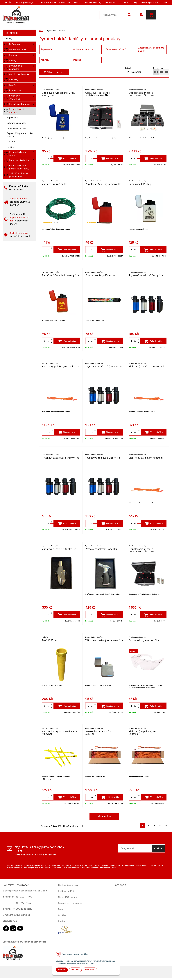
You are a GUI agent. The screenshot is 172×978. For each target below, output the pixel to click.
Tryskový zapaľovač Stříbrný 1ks (60, 457)
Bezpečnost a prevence (69, 2)
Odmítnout (89, 970)
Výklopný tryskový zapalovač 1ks (104, 640)
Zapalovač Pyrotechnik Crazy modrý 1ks (58, 94)
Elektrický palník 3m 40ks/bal (146, 457)
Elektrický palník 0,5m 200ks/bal (60, 366)
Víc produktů (104, 816)
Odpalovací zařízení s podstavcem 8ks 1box (141, 94)
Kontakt (126, 2)
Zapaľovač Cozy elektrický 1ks (59, 549)
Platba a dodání (112, 2)
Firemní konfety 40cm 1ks (100, 275)
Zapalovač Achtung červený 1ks (103, 184)
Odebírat (158, 848)
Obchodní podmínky (92, 2)
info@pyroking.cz (27, 2)
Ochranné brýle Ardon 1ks (144, 640)
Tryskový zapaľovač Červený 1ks (103, 366)
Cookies (62, 915)
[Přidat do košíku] (67, 158)
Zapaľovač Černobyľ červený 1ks (60, 275)
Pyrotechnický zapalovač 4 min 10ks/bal (60, 732)
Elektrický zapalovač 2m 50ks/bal (99, 732)
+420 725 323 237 (49, 2)
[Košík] (151, 14)
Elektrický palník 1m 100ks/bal (146, 366)
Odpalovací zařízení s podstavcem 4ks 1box (141, 550)
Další (164, 2)
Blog (135, 2)
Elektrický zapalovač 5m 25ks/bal (142, 732)
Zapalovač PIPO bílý (140, 184)
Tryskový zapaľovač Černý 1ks (146, 275)
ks (48, 159)
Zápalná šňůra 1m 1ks (54, 184)
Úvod (11, 2)
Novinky (8, 38)
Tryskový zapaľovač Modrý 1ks (102, 457)
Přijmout (61, 970)
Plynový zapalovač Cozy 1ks (101, 549)
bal (49, 432)
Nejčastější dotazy (149, 2)
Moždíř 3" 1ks (49, 640)
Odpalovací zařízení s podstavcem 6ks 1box (97, 94)
